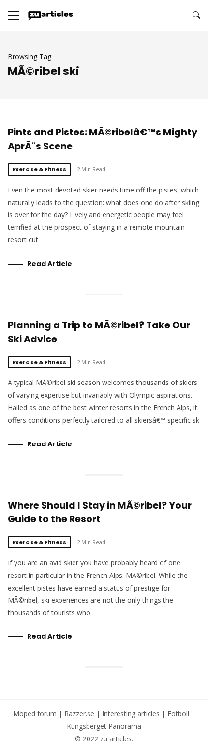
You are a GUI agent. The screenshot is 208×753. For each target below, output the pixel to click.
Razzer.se (79, 713)
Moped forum (35, 713)
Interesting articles (131, 713)
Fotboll (178, 713)
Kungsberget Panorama (104, 726)
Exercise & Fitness (39, 169)
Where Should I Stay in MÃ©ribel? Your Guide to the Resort (100, 512)
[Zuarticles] (51, 15)
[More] (13, 15)
